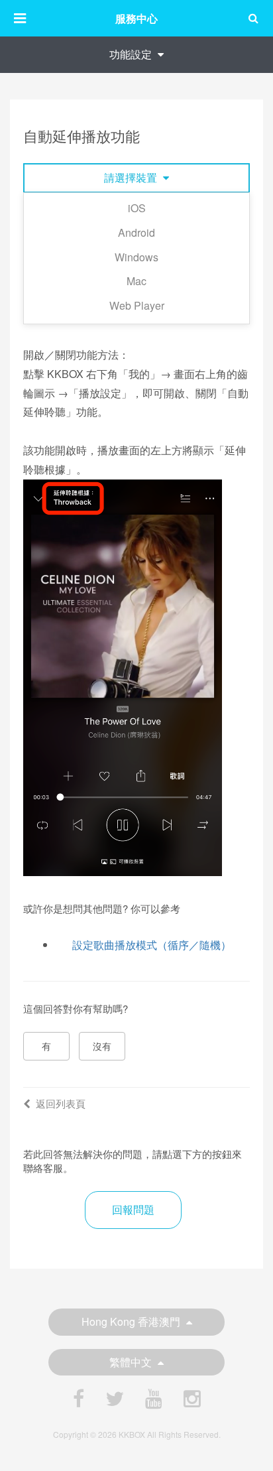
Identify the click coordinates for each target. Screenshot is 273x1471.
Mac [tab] (136, 280)
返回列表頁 (60, 1103)
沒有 (102, 1046)
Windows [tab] (136, 257)
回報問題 (133, 1209)
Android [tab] (136, 232)
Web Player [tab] (136, 305)
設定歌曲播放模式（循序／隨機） (151, 944)
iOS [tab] (137, 208)
